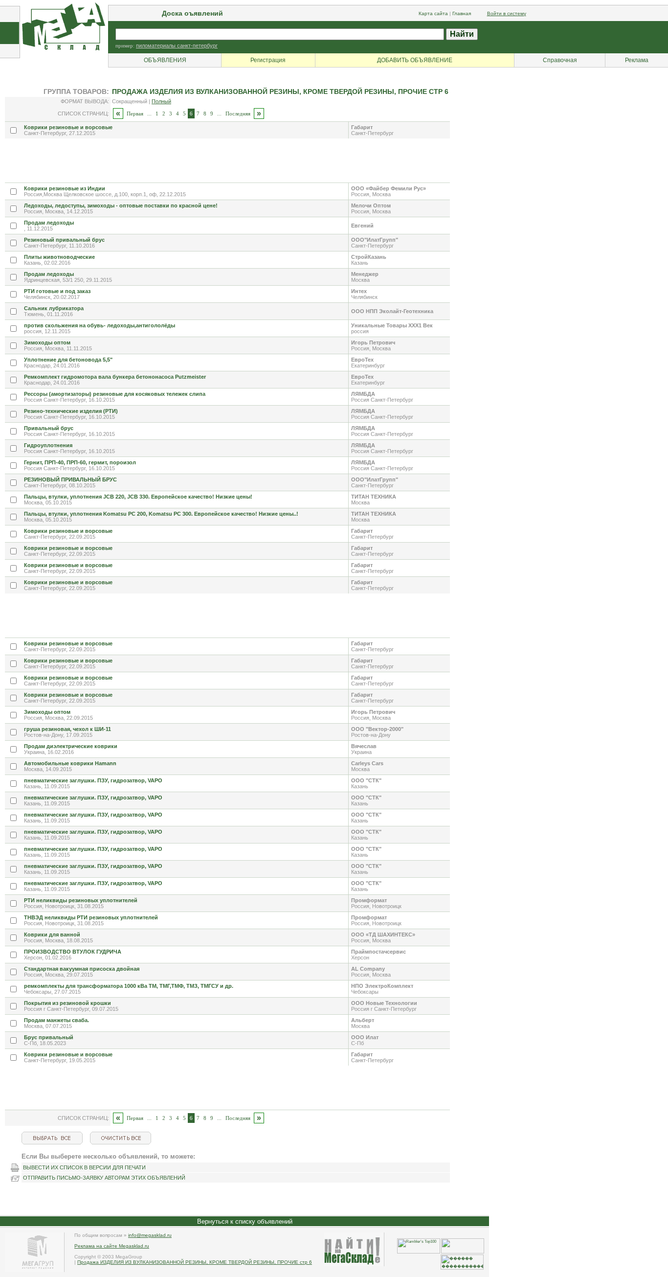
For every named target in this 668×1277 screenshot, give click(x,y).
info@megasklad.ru (150, 1235)
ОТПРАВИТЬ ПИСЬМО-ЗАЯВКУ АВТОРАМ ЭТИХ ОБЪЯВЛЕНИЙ (104, 1178)
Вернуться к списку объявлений (244, 1221)
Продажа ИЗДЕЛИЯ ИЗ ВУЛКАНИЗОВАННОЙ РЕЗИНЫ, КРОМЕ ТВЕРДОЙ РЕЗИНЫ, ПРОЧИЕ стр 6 (194, 1262)
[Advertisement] (183, 160)
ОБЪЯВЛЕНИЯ (165, 60)
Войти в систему (506, 13)
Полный (161, 101)
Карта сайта (433, 13)
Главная (461, 13)
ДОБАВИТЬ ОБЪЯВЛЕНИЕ (414, 60)
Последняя (237, 113)
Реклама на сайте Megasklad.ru (111, 1246)
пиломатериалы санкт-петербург (177, 45)
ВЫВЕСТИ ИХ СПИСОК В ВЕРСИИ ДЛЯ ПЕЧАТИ (84, 1167)
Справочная (560, 60)
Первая (135, 113)
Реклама (636, 60)
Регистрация (268, 60)
